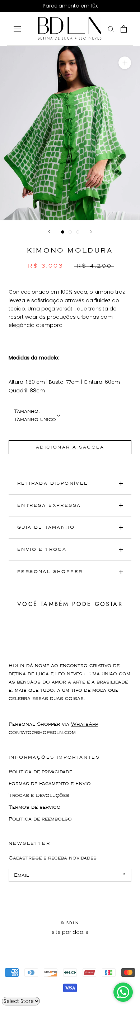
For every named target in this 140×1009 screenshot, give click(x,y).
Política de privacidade (40, 772)
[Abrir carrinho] (124, 29)
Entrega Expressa (49, 505)
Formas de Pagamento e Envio (50, 783)
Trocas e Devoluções (39, 795)
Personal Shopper (50, 571)
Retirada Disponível (52, 483)
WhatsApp (84, 724)
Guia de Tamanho (46, 527)
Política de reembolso (40, 819)
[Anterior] (49, 231)
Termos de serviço (35, 807)
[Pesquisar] (111, 29)
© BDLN (70, 923)
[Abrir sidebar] (17, 28)
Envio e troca (41, 549)
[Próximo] (91, 231)
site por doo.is (70, 932)
